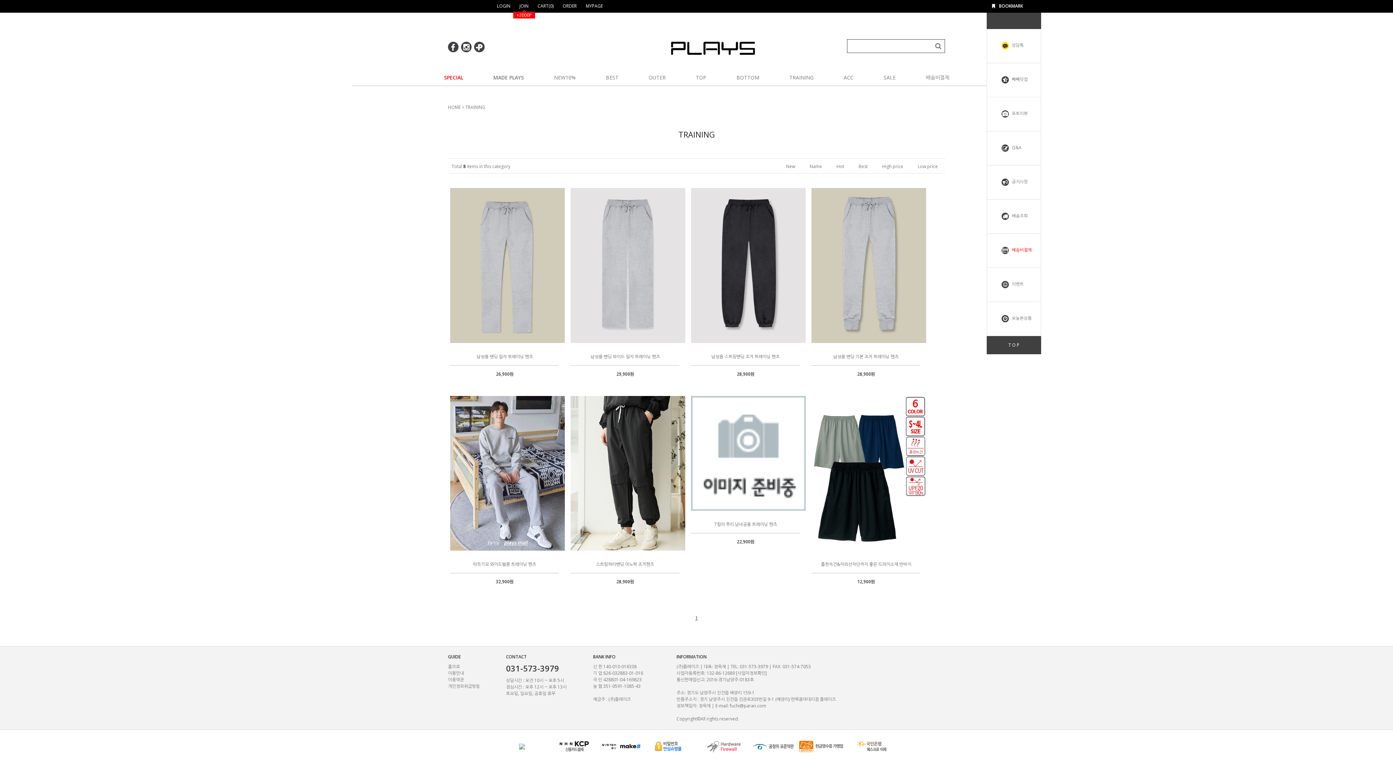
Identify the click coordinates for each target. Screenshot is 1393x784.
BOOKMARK (1011, 6)
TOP (701, 77)
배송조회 (1019, 216)
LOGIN (503, 6)
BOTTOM (747, 77)
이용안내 (456, 673)
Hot (840, 166)
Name (816, 166)
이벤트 (1017, 284)
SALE (890, 77)
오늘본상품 (1021, 318)
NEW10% (565, 77)
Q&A (1016, 147)
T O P (1013, 345)
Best (863, 166)
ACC (849, 77)
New (790, 166)
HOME (454, 107)
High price (892, 166)
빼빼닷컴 (1019, 79)
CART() (546, 6)
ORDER (570, 6)
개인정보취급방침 (464, 686)
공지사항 (1019, 182)
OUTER (657, 77)
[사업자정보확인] (751, 673)
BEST (612, 77)
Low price (928, 166)
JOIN (524, 6)
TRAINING (801, 77)
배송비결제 (937, 77)
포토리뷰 (1019, 113)
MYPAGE (594, 6)
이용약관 (456, 680)
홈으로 (454, 666)
